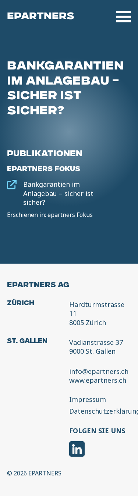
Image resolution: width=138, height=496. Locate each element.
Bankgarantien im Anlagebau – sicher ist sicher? (58, 193)
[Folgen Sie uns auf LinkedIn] (77, 449)
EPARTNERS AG (38, 285)
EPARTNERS (40, 16)
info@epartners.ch (98, 371)
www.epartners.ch (97, 380)
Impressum (87, 400)
